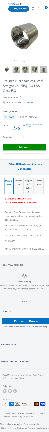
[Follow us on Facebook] (5, 391)
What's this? (28, 102)
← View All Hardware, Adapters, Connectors (24, 166)
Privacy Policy (18, 378)
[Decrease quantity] (16, 137)
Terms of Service (35, 428)
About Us (6, 375)
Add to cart (24, 147)
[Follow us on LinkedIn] (15, 391)
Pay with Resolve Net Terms (34, 125)
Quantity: (7, 137)
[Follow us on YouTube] (10, 391)
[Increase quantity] (31, 137)
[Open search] (33, 8)
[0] (44, 8)
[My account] (38, 8)
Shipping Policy (18, 375)
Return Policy (32, 375)
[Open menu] (4, 4)
